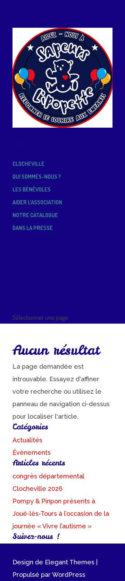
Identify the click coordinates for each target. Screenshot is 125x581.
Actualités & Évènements (47, 240)
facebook (24, 304)
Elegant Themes (69, 562)
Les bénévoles (31, 189)
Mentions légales (36, 292)
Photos (22, 266)
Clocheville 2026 (37, 488)
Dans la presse (32, 227)
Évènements (31, 452)
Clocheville (28, 163)
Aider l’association (37, 202)
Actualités (27, 440)
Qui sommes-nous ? (36, 176)
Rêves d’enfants (34, 253)
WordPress (68, 574)
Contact (23, 279)
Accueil (22, 138)
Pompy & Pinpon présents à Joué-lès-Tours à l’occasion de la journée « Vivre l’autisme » (60, 513)
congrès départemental (48, 476)
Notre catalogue (35, 215)
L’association (29, 150)
